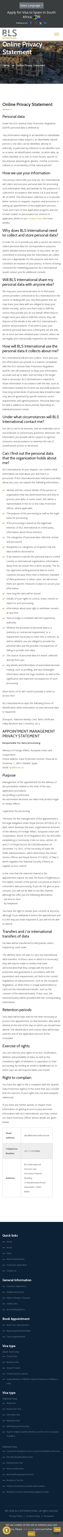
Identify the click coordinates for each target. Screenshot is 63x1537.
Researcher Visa (13, 1409)
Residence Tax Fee (14, 1480)
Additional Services (15, 1292)
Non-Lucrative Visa (14, 1468)
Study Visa (11, 1403)
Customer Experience (16, 1286)
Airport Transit (13, 1368)
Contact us (11, 1270)
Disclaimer (49, 1516)
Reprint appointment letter (18, 1330)
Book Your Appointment (17, 1325)
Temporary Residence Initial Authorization (25, 1486)
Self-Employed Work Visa (17, 1426)
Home (5, 65)
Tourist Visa (11, 1356)
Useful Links (11, 1303)
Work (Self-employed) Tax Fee (20, 1474)
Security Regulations (15, 1309)
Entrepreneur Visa (14, 1462)
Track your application (16, 1265)
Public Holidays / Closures (18, 1297)
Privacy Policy (15, 1516)
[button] (6, 1530)
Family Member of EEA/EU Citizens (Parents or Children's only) (32, 1381)
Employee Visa (13, 1420)
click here (27, 1529)
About (9, 1247)
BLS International (26, 1510)
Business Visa (12, 1362)
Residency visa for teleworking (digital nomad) (27, 1492)
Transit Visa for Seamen (17, 1373)
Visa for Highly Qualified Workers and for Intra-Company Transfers (32, 1433)
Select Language (30, 5)
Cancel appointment (15, 1336)
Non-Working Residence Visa (19, 1457)
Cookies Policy (35, 218)
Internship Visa (13, 1414)
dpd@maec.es (16, 767)
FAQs (8, 1253)
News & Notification (15, 1259)
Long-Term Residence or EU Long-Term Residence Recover (33, 1451)
